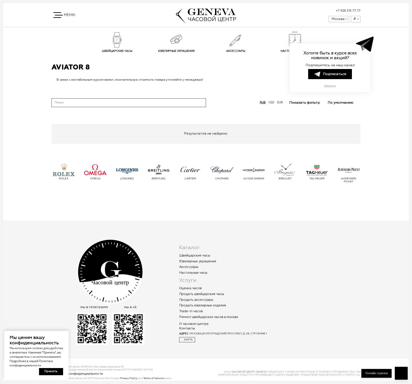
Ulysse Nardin (253, 178)
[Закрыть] (210, 80)
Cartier (190, 178)
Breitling (159, 178)
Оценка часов (190, 288)
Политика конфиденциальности (77, 373)
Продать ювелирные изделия (202, 305)
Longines (127, 178)
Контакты (187, 328)
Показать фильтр (305, 102)
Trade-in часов (191, 311)
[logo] (206, 21)
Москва (338, 19)
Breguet (285, 178)
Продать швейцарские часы (201, 294)
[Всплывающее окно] (315, 11)
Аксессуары (235, 51)
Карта (188, 339)
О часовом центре (194, 324)
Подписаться (334, 74)
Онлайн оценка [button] (376, 373)
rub (263, 102)
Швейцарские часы (117, 51)
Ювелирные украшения (176, 51)
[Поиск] (202, 102)
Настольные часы (193, 272)
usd (271, 102)
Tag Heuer (316, 178)
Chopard (222, 178)
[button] (65, 15)
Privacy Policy (129, 378)
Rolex (63, 178)
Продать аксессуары (196, 299)
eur (280, 102)
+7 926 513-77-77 (348, 10)
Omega (95, 178)
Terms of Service (153, 378)
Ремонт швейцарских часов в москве (208, 317)
